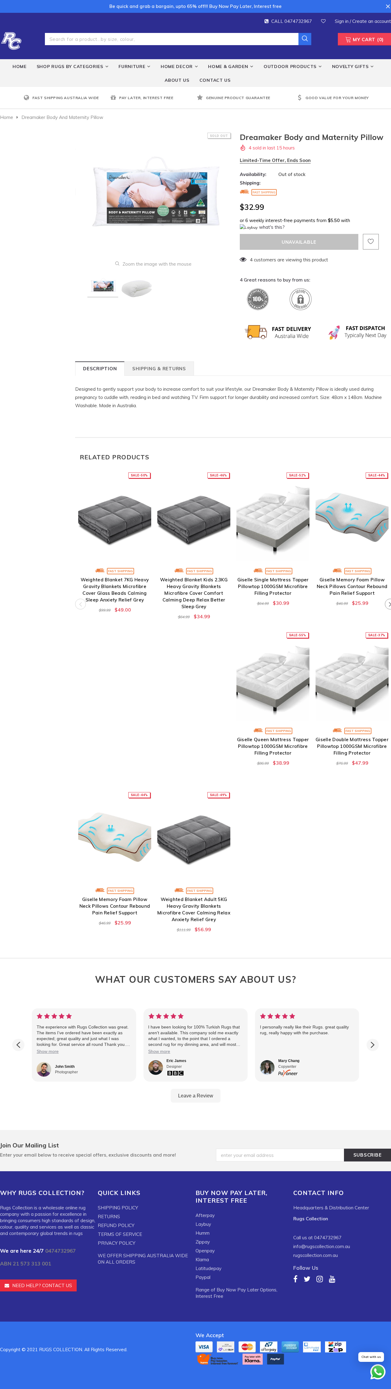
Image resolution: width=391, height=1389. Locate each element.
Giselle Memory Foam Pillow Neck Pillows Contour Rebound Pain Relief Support (352, 586)
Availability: (253, 174)
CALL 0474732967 (291, 21)
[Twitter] (307, 1278)
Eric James (176, 1061)
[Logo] (11, 40)
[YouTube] (332, 1278)
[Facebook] (295, 1278)
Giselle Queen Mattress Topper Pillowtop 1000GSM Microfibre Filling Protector (273, 746)
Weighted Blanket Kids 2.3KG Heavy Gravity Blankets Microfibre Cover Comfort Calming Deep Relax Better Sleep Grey (194, 593)
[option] (65, 98)
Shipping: (250, 183)
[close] (388, 6)
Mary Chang (288, 1061)
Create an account (371, 21)
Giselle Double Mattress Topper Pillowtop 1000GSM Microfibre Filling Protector (352, 746)
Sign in (342, 21)
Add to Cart (114, 556)
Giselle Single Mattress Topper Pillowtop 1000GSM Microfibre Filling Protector (273, 586)
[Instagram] (319, 1278)
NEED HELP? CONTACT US (42, 1285)
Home (6, 117)
